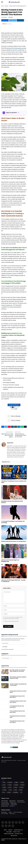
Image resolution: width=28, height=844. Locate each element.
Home (2, 5)
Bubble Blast (4, 812)
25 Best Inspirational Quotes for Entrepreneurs (13, 541)
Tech (4, 782)
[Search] (26, 2)
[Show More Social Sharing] (25, 20)
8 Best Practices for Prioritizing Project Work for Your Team (20, 435)
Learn (4, 784)
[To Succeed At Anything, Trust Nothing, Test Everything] (14, 512)
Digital (16, 782)
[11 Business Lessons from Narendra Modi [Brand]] (14, 492)
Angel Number (14, 803)
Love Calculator (4, 802)
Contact (10, 829)
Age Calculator (4, 800)
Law (4, 792)
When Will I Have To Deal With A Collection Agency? (7, 435)
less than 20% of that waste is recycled (16, 48)
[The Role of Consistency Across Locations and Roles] (14, 472)
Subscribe (4, 646)
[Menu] (2, 2)
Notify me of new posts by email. (12, 621)
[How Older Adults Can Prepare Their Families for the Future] (5, 671)
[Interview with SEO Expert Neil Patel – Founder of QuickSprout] (14, 571)
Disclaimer (9, 831)
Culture (22, 784)
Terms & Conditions (8, 833)
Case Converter (20, 800)
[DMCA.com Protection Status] (14, 747)
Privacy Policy (16, 831)
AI (21, 792)
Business (6, 5)
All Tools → (12, 806)
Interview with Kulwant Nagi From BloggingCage (10, 560)
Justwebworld (14, 838)
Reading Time (13, 802)
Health (4, 787)
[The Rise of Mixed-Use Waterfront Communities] (5, 685)
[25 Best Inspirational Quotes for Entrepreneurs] (14, 532)
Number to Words (5, 803)
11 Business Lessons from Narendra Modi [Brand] (12, 501)
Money (22, 782)
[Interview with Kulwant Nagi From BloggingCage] (14, 551)
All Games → (12, 813)
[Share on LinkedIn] (20, 20)
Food (16, 789)
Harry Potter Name (5, 804)
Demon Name (14, 804)
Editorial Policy (19, 833)
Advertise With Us (18, 829)
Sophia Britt (4, 17)
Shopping (16, 792)
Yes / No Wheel (4, 813)
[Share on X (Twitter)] (12, 20)
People (10, 784)
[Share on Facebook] (5, 20)
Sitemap (2, 840)
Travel (16, 787)
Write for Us (14, 835)
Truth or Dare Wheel (17, 812)
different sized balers (17, 197)
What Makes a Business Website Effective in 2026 (18, 677)
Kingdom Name (4, 806)
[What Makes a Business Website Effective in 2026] (5, 678)
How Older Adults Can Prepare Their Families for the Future (17, 670)
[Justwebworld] (14, 2)
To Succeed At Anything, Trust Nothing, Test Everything (13, 521)
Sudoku (10, 812)
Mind (21, 789)
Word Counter (12, 800)
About (5, 829)
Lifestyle (16, 784)
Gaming (21, 787)
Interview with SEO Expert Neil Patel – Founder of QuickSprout (13, 580)
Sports (9, 792)
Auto (11, 789)
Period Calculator (21, 802)
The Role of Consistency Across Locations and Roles (13, 481)
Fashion (4, 789)
